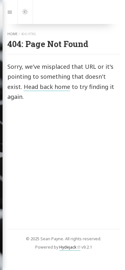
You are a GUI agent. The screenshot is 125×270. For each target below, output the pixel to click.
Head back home (47, 87)
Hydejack (68, 247)
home (12, 34)
